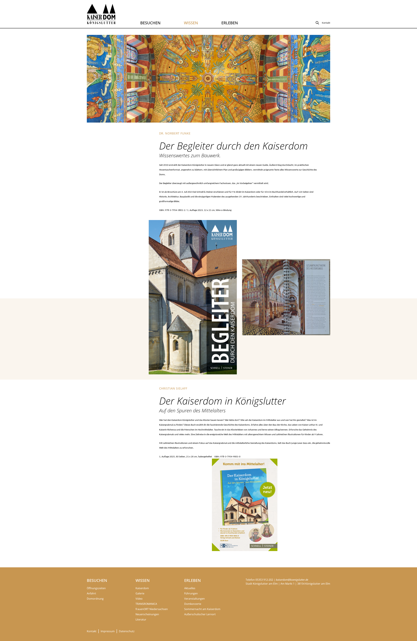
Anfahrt (91, 593)
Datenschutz (127, 631)
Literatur (141, 619)
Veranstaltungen (194, 598)
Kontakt (91, 631)
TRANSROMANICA (146, 604)
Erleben (229, 22)
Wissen (191, 22)
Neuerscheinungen (147, 614)
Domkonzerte (192, 604)
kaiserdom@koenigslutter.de (292, 580)
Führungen (191, 593)
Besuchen (150, 22)
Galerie (140, 593)
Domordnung (95, 598)
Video (139, 598)
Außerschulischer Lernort (200, 614)
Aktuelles (189, 588)
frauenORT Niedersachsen (152, 609)
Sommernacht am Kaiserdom (202, 609)
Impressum (108, 631)
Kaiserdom (142, 588)
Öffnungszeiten (96, 588)
